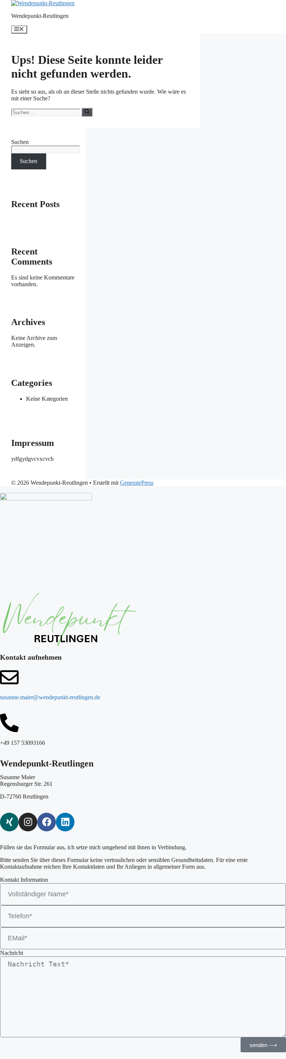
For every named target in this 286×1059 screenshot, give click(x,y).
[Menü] (19, 29)
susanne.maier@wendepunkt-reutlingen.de (50, 697)
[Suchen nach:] (46, 112)
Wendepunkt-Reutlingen (40, 16)
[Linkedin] (65, 822)
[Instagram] (28, 822)
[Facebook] (46, 822)
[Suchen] (87, 112)
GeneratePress (136, 482)
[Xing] (9, 822)
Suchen (20, 142)
